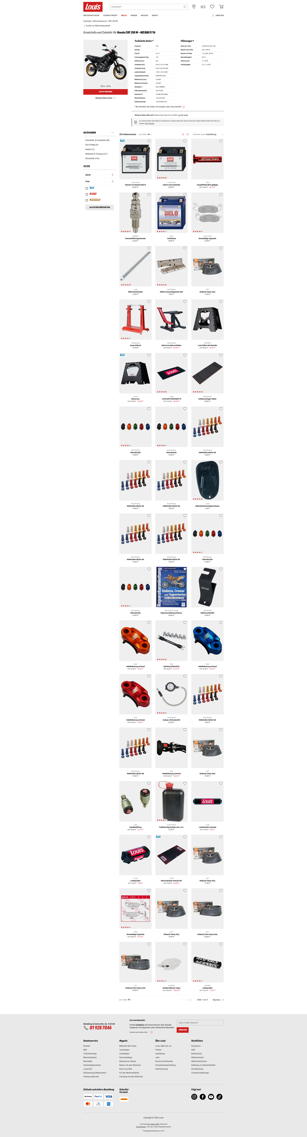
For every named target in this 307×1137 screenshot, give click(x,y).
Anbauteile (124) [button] (92, 158)
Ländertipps (124, 1053)
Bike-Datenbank (90, 1057)
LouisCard (87, 1069)
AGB (193, 1050)
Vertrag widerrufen (91, 1076)
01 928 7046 (100, 1028)
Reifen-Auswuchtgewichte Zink (171, 292)
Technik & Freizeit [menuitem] (110, 15)
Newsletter (87, 1061)
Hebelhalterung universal (135, 666)
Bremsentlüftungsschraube (135, 238)
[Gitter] (183, 134)
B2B (85, 1050)
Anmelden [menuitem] (219, 15)
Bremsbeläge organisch (207, 238)
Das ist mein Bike (105, 92)
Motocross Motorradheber (171, 345)
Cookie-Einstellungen (200, 1073)
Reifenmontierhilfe (207, 613)
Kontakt (86, 1046)
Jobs (157, 1057)
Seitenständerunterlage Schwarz (207, 506)
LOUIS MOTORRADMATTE (171, 399)
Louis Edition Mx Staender (207, 345)
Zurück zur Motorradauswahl (97, 26)
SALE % (93, 194)
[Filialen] (194, 6)
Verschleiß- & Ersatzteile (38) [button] (97, 140)
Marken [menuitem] (134, 15)
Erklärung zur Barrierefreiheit (203, 1065)
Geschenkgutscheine (92, 1065)
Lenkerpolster (135, 881)
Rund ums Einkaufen (164, 1061)
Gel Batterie (171, 238)
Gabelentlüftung (135, 827)
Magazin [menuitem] (144, 15)
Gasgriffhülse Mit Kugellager (207, 185)
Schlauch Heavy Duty (207, 292)
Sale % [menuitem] (124, 15)
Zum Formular (149, 123)
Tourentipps (124, 1050)
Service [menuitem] (155, 15)
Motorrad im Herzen (127, 1061)
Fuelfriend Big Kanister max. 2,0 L (171, 827)
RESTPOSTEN (95, 200)
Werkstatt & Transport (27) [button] (96, 154)
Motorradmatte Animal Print (171, 881)
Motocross (135, 399)
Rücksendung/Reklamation (94, 1073)
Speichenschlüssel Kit (171, 666)
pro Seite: (143, 134)
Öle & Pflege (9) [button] (91, 145)
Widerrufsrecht (197, 1057)
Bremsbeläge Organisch (135, 934)
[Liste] (187, 134)
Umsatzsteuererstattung (165, 1065)
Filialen (158, 1050)
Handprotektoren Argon (171, 988)
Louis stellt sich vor (163, 1046)
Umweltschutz (197, 1069)
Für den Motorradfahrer (129, 1073)
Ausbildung (160, 1053)
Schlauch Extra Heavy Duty (207, 934)
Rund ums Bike (125, 1069)
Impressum (196, 1046)
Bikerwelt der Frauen (127, 1046)
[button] (184, 7)
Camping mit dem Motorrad (131, 1076)
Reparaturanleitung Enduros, (171, 613)
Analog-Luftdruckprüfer (171, 720)
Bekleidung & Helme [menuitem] (91, 15)
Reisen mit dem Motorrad (130, 1065)
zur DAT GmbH (183, 115)
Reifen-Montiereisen (135, 292)
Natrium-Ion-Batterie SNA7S (135, 185)
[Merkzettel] (212, 6)
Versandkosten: (141, 1127)
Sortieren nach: (199, 134)
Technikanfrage (90, 1053)
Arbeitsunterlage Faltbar (207, 399)
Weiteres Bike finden (103, 98)
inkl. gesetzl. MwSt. (153, 1124)
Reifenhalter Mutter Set (207, 452)
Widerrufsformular (199, 1061)
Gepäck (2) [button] (89, 149)
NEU (92, 188)
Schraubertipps (125, 1057)
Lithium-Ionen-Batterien (171, 185)
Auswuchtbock (135, 345)
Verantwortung (161, 1069)
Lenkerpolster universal (207, 827)
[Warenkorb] (221, 6)
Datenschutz (196, 1053)
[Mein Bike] (203, 6)
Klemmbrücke (135, 452)
